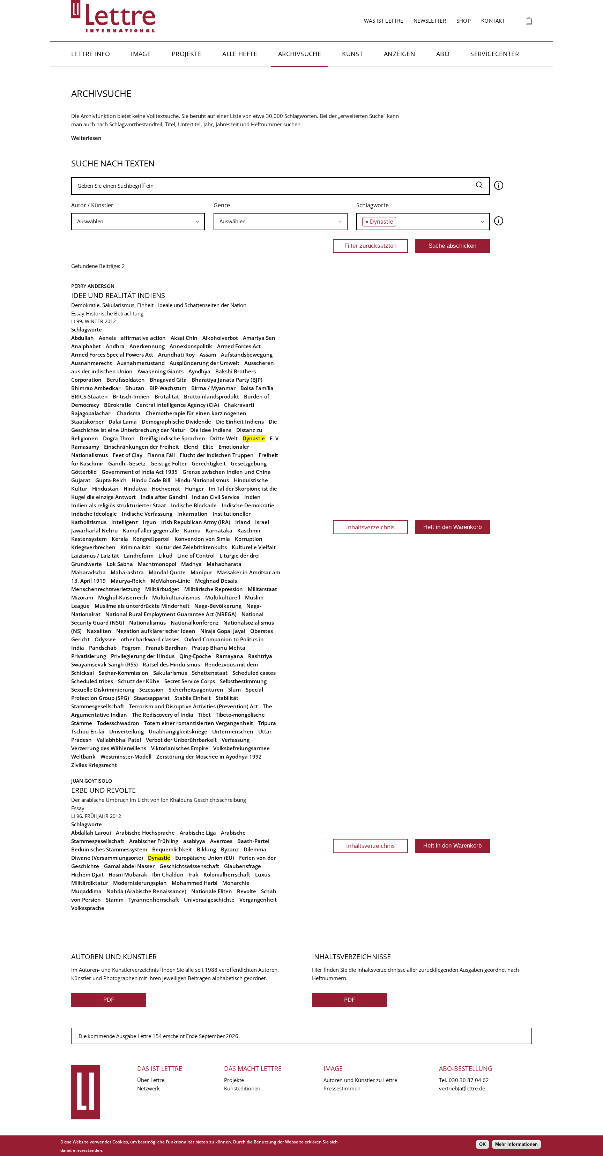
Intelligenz (124, 522)
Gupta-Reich (111, 480)
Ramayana (229, 655)
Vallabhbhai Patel (119, 739)
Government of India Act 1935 (140, 471)
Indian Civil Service (215, 496)
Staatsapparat (152, 697)
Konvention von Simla (202, 538)
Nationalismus (147, 622)
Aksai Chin (184, 337)
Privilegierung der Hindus (142, 655)
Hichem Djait (87, 874)
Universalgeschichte (209, 899)
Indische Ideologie (94, 513)
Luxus (262, 874)
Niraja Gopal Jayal (222, 630)
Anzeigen (399, 54)
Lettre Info (90, 54)
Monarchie (236, 882)
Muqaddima (86, 891)
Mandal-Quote (167, 572)
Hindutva (135, 488)
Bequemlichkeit (172, 849)
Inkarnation (192, 513)
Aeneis (107, 337)
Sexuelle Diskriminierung (102, 689)
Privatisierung (88, 655)
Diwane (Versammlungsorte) (107, 857)
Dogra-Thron (119, 438)
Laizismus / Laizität (95, 555)
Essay (77, 313)
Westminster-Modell (125, 756)
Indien (252, 496)
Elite (208, 446)
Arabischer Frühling (153, 840)
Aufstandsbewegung (247, 354)
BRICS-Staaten (89, 396)
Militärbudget (162, 589)
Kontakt (493, 20)
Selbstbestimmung (243, 681)
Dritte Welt (224, 438)
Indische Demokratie (248, 505)
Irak (193, 874)
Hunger (194, 488)
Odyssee (105, 639)
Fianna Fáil (161, 455)
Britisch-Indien (131, 396)
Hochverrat (166, 488)
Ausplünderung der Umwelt (204, 362)
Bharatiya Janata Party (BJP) (227, 379)
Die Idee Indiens (210, 429)
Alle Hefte (239, 54)
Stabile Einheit (192, 697)
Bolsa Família (257, 388)
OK (482, 1144)
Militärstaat (262, 589)
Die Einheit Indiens (240, 421)
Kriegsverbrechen (93, 547)
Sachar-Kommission (123, 672)
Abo (442, 54)
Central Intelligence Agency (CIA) (177, 404)
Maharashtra (127, 572)
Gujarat (80, 480)
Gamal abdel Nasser (129, 866)
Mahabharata (224, 563)
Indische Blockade (194, 505)
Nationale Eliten (211, 891)
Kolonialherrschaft (226, 874)
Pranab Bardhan (166, 647)
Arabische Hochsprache (145, 832)
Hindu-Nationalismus (202, 480)
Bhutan (134, 388)
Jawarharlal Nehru (94, 530)
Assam (208, 354)
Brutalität (167, 396)
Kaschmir (249, 530)
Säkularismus (170, 672)
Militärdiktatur (89, 882)
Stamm (115, 899)
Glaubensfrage (242, 866)
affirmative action (143, 337)
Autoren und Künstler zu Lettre (360, 1079)
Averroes (221, 840)
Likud (165, 555)
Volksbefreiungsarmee (241, 748)
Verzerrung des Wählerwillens (108, 748)
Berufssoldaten (125, 379)
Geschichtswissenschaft (189, 866)
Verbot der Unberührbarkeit (181, 739)
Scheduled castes (254, 672)
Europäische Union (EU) (204, 857)
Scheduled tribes (92, 681)
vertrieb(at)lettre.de (462, 1088)
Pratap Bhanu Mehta (218, 647)
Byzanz (230, 849)
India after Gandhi (164, 496)
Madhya (191, 563)
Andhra (115, 346)
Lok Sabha (120, 563)
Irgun (149, 522)
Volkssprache (87, 907)
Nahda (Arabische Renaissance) (146, 891)
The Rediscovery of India (162, 714)
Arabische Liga (198, 832)
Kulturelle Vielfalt (254, 547)
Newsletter (430, 20)
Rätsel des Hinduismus (171, 664)
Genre (222, 205)
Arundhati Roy (176, 354)
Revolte (246, 891)
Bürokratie (117, 404)
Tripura (267, 722)
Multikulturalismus (176, 597)
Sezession (151, 689)
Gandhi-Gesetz (127, 463)
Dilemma (255, 849)
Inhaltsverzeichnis (370, 527)
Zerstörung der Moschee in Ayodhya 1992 (209, 756)
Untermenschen (232, 731)
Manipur (201, 572)
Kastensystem (89, 538)
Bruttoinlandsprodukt (211, 396)
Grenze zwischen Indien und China (227, 471)
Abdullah (82, 337)
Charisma (129, 413)
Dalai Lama (123, 421)
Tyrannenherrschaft (153, 899)
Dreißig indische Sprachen (172, 438)
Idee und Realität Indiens (118, 295)
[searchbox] (138, 221)
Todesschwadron (118, 722)
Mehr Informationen (516, 1144)
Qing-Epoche (195, 655)
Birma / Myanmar (213, 388)
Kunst (352, 54)
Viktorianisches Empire (179, 748)
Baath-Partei (253, 840)
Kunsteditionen (242, 1088)
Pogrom (131, 647)
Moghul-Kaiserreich (122, 597)
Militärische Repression (213, 589)
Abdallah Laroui (91, 832)
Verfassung (236, 739)
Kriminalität (135, 547)
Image (141, 54)
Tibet (204, 714)
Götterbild (84, 471)
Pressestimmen (341, 1088)
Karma (192, 530)
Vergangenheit (258, 899)
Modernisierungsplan (140, 882)
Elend (191, 446)
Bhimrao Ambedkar (95, 388)
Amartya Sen (259, 337)
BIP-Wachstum (167, 388)
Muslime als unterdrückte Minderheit (142, 605)
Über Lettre (150, 1079)
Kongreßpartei (151, 538)
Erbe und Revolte (103, 790)
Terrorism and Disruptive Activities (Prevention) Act (193, 706)
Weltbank (83, 756)
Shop (463, 20)
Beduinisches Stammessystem (109, 849)
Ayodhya (199, 371)
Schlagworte (372, 205)
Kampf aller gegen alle (151, 530)
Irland (242, 522)
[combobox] (138, 221)
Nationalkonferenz (194, 622)
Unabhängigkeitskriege (178, 731)
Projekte (186, 54)
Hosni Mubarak (128, 874)
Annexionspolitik (191, 346)
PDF (108, 999)
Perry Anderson (92, 286)
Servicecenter (494, 54)
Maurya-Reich (128, 580)
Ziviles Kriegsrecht (94, 764)
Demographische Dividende (176, 421)
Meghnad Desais (216, 580)
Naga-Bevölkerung (217, 605)
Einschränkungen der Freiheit (141, 446)
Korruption (248, 538)
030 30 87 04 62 (469, 1079)
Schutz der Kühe (138, 681)
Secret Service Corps (189, 681)
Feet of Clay (127, 455)
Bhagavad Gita (168, 379)
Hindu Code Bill (151, 480)
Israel (262, 522)
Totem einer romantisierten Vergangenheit (198, 722)
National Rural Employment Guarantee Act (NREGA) (171, 614)
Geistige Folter (168, 463)
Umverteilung (126, 731)
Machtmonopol (157, 563)
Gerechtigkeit (209, 463)
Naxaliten (99, 630)
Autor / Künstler (92, 205)
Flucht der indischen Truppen (217, 455)
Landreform (139, 555)
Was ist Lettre (383, 20)
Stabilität (227, 697)
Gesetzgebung (249, 463)
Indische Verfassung (147, 513)
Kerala (120, 538)
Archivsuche (299, 54)
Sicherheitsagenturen (196, 689)
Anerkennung (147, 346)
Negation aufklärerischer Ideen (155, 630)
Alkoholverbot (220, 337)
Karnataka (219, 530)
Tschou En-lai (87, 731)
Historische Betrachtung (114, 313)
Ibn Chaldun (168, 874)
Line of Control (196, 555)
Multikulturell (222, 597)
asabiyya (194, 840)
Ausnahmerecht (91, 362)
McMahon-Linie (170, 580)
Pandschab (103, 647)
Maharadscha (88, 572)
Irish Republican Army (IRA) (195, 522)
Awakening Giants (160, 371)
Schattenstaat (210, 672)
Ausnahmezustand (141, 362)
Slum (234, 689)
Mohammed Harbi (194, 882)
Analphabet (86, 346)
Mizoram (82, 597)
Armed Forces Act (239, 346)
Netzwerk (148, 1088)
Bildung (206, 849)
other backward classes (150, 639)
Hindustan (105, 488)
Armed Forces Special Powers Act (112, 354)
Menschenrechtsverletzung (105, 589)
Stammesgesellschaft (97, 706)
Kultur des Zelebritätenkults (191, 547)
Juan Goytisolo (91, 780)
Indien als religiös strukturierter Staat (118, 505)
